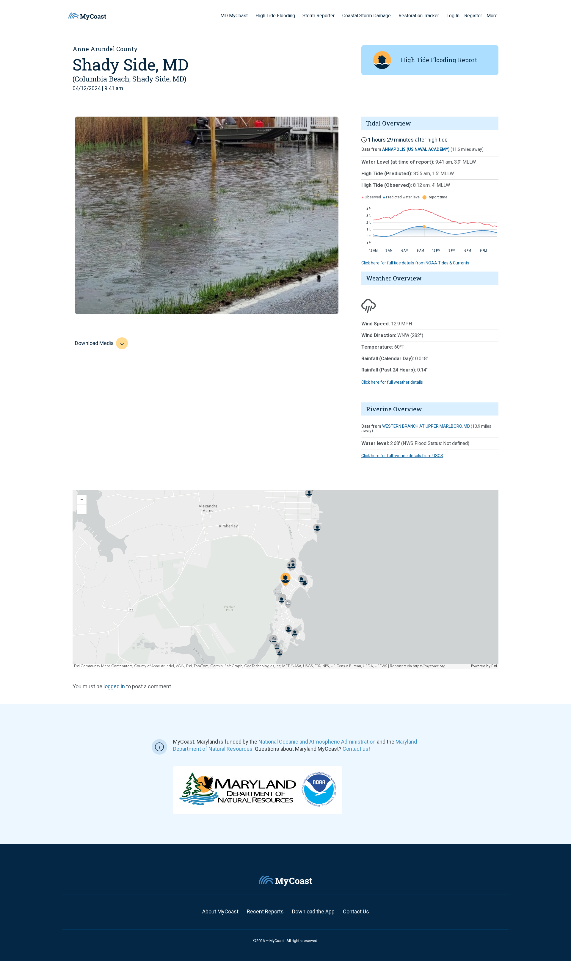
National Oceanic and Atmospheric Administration (317, 742)
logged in (114, 686)
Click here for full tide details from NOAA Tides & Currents (415, 263)
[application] (285, 579)
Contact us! (356, 749)
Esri (494, 666)
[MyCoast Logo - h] (87, 16)
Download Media (94, 343)
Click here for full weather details (392, 382)
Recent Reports (265, 911)
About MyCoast (220, 911)
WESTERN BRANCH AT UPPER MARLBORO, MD (426, 426)
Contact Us (356, 911)
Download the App (313, 911)
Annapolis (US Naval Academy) (416, 149)
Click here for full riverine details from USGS (402, 455)
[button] (249, 15)
